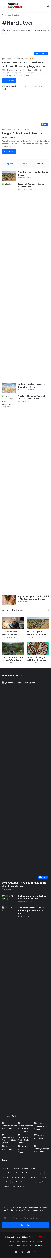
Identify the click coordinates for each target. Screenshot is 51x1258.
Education (15, 1177)
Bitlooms (38, 1241)
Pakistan (44, 1177)
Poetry (5, 1182)
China (5, 1177)
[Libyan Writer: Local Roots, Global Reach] (9, 282)
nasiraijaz (7, 59)
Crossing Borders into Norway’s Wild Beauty (12, 658)
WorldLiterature (18, 1186)
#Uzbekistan (26, 1173)
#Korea (25, 1168)
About (17, 1246)
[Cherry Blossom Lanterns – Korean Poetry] (41, 1149)
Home (6, 15)
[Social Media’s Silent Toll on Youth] (25, 1127)
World (30, 1246)
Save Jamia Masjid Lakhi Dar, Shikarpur (36, 658)
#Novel (6, 1173)
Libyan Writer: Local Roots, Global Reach (31, 185)
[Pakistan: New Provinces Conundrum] (9, 1139)
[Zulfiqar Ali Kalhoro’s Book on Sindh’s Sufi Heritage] (9, 900)
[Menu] (3, 7)
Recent (24, 163)
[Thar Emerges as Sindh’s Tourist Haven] (9, 176)
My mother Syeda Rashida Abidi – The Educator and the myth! (33, 597)
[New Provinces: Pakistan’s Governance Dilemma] (41, 1138)
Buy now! (38, 1246)
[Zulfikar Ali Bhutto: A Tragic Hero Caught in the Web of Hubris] (9, 1005)
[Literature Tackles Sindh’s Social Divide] (9, 1149)
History (25, 1177)
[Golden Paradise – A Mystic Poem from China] (9, 388)
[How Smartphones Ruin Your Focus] (13, 623)
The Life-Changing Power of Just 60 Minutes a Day (31, 397)
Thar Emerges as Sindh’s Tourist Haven (37, 633)
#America (6, 1168)
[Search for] (47, 7)
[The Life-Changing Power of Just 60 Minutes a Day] (9, 494)
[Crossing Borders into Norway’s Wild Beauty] (13, 648)
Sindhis (6, 1186)
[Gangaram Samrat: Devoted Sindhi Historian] (25, 1149)
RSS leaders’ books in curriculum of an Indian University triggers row (25, 64)
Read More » (9, 81)
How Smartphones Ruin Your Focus (11, 633)
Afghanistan (38, 1173)
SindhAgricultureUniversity (22, 1182)
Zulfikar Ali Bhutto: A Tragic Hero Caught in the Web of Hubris (31, 910)
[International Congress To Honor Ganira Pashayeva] (41, 1126)
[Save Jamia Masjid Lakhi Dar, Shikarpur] (38, 648)
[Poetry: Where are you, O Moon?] (9, 1126)
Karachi (34, 1177)
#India (16, 1168)
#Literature (35, 1168)
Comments (40, 163)
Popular (9, 163)
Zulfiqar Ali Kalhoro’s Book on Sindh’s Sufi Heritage (32, 897)
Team (24, 1246)
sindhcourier (39, 1182)
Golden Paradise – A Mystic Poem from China (31, 385)
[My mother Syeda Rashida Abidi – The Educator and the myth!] (9, 600)
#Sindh (15, 1173)
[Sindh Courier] (15, 6)
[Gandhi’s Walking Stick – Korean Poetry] (25, 1139)
